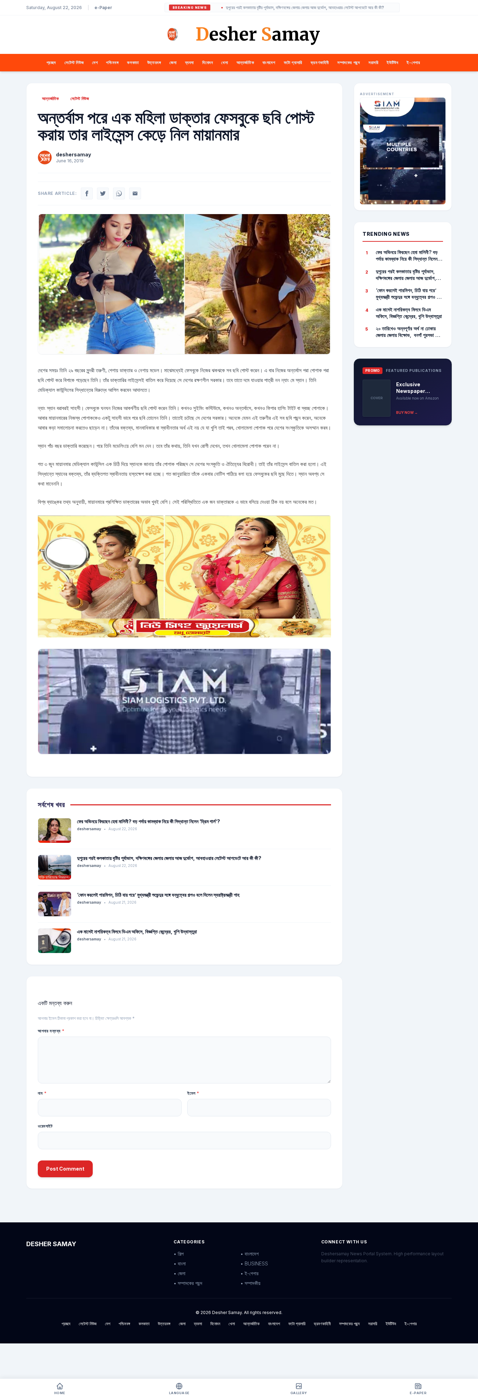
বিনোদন (207, 62)
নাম (42, 1093)
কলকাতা (133, 62)
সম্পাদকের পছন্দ (348, 62)
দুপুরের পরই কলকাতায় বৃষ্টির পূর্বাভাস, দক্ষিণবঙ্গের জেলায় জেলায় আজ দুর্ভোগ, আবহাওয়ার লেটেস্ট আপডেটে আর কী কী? (269, 8)
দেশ (95, 62)
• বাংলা (180, 1263)
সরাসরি (373, 62)
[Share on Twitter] (103, 193)
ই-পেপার (413, 62)
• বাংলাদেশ (249, 1254)
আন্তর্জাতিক (245, 62)
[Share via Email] (135, 193)
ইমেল (193, 1093)
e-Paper (103, 7)
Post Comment (65, 1169)
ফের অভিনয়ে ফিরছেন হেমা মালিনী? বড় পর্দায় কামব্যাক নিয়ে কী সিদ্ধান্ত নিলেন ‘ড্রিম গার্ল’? (148, 821)
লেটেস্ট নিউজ (74, 62)
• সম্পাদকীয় (250, 1283)
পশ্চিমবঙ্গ (112, 62)
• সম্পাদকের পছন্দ (188, 1283)
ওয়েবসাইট (45, 1126)
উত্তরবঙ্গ (154, 62)
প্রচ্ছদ (51, 62)
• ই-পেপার (249, 1273)
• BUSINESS (254, 1263)
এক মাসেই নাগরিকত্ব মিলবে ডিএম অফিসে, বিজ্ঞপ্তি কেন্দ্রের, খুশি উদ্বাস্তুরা (137, 931)
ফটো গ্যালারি (293, 62)
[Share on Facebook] (87, 193)
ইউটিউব (392, 62)
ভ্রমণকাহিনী (320, 62)
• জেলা (179, 1273)
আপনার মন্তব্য (51, 1030)
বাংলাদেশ (268, 62)
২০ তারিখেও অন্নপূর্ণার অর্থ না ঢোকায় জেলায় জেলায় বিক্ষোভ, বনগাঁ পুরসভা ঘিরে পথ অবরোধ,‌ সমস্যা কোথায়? (409, 332)
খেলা (224, 62)
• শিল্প (179, 1254)
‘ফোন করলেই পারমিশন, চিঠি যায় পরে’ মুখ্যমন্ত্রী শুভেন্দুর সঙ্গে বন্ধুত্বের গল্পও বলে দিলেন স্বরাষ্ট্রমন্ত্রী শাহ (158, 895)
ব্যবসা (189, 62)
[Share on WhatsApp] (119, 193)
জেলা (172, 62)
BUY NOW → (407, 412)
